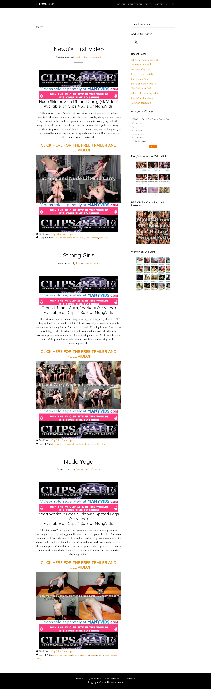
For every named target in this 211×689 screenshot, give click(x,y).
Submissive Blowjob (141, 64)
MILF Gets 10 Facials (142, 74)
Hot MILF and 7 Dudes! (143, 83)
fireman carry (58, 444)
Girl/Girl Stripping (141, 102)
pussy (107, 654)
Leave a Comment (92, 56)
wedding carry (88, 444)
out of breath (91, 237)
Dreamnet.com (45, 4)
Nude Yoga (79, 461)
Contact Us (130, 679)
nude (82, 237)
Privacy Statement (111, 679)
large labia (84, 654)
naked (75, 237)
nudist (100, 654)
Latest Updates (69, 234)
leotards (77, 444)
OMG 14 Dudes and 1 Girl (144, 59)
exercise (67, 654)
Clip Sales (56, 234)
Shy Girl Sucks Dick (141, 88)
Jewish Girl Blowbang (142, 98)
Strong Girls (78, 255)
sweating (103, 237)
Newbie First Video (79, 49)
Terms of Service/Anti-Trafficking (89, 679)
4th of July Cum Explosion (144, 93)
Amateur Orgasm (140, 69)
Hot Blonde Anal (140, 78)
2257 (122, 679)
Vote (153, 147)
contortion (57, 654)
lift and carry (66, 237)
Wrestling (101, 444)
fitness (55, 237)
